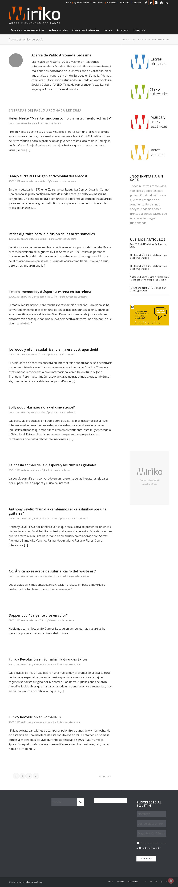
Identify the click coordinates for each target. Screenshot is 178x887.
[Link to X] (150, 2)
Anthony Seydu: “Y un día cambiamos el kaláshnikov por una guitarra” (57, 511)
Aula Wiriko (98, 2)
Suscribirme (146, 858)
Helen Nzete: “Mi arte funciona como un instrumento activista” (60, 118)
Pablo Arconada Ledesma (47, 123)
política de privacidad (147, 847)
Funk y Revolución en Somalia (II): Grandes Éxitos (48, 659)
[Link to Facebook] (145, 2)
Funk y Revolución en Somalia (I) (35, 717)
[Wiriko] (35, 15)
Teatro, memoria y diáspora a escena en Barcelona (50, 292)
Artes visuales (31, 181)
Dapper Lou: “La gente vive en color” (38, 615)
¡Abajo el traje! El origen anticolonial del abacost (48, 176)
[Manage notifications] (171, 881)
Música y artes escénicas (37, 296)
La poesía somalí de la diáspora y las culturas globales (52, 465)
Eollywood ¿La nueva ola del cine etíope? (42, 407)
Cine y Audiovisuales (35, 354)
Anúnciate (124, 2)
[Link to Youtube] (161, 2)
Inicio (68, 2)
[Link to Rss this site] (166, 2)
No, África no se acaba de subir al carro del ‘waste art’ (52, 571)
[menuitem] (68, 2)
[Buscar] (167, 38)
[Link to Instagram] (156, 2)
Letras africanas (32, 470)
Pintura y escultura (49, 576)
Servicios (111, 2)
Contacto (137, 2)
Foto (42, 620)
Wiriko (27, 123)
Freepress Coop (34, 882)
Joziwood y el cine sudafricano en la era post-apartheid (53, 349)
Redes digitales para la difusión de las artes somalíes (52, 234)
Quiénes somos (81, 2)
